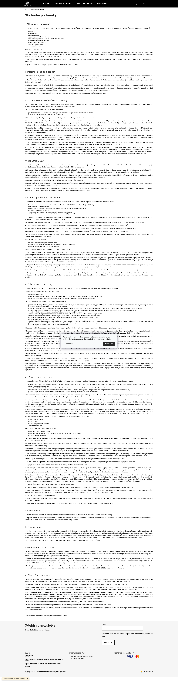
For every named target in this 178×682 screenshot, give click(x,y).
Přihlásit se (108, 642)
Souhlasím (109, 344)
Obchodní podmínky (77, 658)
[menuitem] (47, 3)
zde (109, 339)
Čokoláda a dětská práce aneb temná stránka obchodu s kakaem (43, 664)
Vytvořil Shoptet (148, 672)
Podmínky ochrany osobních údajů (81, 656)
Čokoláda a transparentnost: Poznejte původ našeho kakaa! (44, 659)
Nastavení (69, 344)
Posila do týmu (29, 655)
